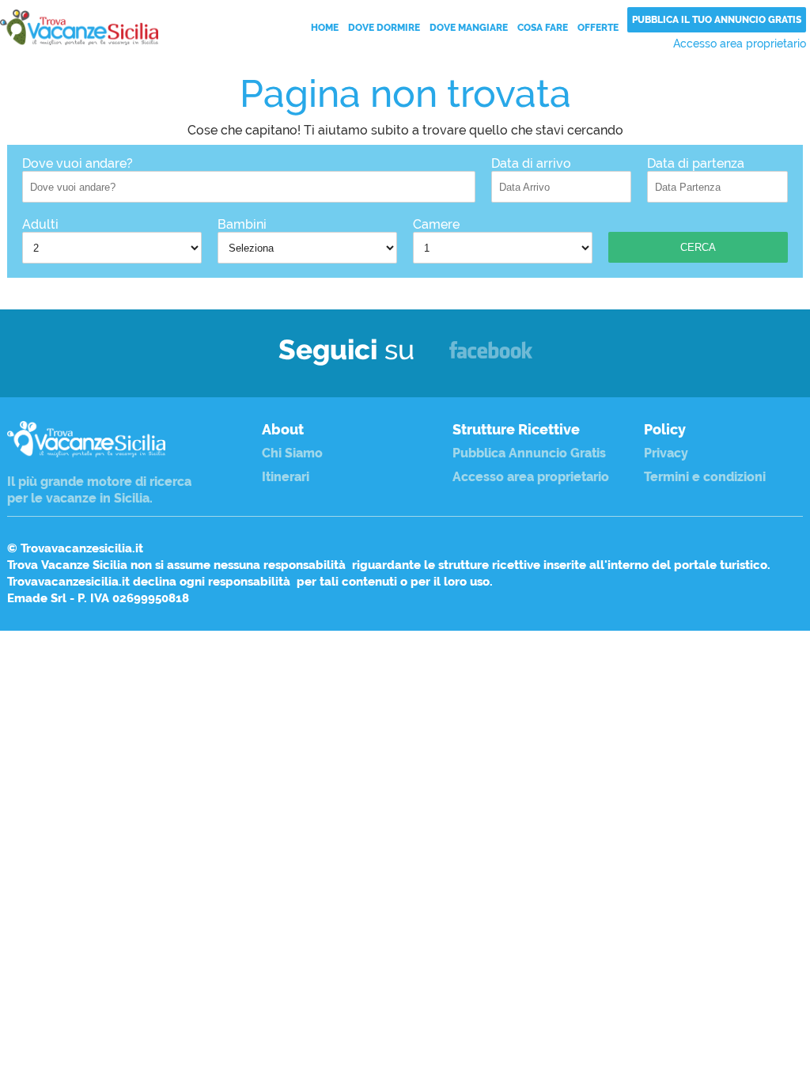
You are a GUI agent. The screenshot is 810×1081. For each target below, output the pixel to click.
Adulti (40, 224)
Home (325, 27)
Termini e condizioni (705, 476)
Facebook (490, 357)
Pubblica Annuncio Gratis (529, 453)
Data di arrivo (531, 163)
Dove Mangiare (469, 27)
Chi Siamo (292, 453)
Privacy (666, 453)
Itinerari (285, 476)
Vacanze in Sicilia (79, 27)
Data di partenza (695, 163)
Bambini (242, 224)
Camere (436, 224)
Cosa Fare (542, 27)
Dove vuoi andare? (77, 163)
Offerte (598, 27)
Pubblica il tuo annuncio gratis (716, 19)
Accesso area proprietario (739, 43)
